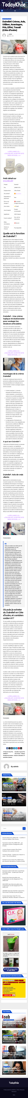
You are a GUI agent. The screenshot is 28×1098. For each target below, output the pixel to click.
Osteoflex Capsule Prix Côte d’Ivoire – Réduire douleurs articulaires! (19, 753)
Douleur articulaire (7, 18)
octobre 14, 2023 (9, 1072)
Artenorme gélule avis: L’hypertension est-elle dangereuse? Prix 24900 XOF (12, 879)
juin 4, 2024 (8, 1025)
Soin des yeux (6, 1066)
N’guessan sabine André (8, 870)
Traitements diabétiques (9, 1019)
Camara (4, 896)
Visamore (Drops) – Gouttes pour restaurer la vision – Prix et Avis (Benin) (13, 1070)
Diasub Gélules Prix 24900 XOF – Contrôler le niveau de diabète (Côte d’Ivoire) (13, 1023)
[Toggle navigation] (15, 11)
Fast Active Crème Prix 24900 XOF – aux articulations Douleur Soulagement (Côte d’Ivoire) (12, 844)
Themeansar (13, 1091)
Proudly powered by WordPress (10, 1089)
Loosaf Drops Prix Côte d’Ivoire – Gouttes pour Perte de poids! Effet (13, 872)
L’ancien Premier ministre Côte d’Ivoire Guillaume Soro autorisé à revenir (13, 1054)
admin (10, 34)
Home (14, 1094)
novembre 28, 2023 (9, 1041)
